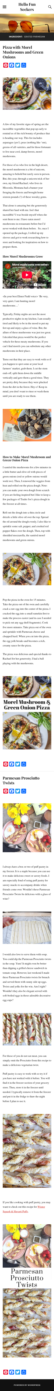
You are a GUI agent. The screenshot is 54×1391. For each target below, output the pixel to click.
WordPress (34, 1385)
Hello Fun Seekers (27, 7)
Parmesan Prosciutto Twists (21, 780)
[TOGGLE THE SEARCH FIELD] (49, 7)
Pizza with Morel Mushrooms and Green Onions (23, 52)
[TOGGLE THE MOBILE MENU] (4, 7)
